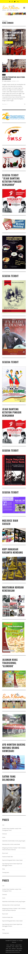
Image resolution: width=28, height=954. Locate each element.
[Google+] (12, 1)
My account (5, 853)
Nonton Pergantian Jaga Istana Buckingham (13, 78)
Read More (4, 104)
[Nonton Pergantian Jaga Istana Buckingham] (12, 66)
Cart (3, 825)
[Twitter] (15, 1)
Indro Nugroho (7, 81)
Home (3, 837)
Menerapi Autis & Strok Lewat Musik (11, 844)
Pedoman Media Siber (7, 856)
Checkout (4, 834)
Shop (3, 869)
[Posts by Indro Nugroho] (2, 81)
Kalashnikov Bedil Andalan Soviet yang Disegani (13, 841)
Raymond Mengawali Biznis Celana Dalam (12, 860)
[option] (14, 42)
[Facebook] (10, 1)
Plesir (4, 74)
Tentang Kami (5, 872)
